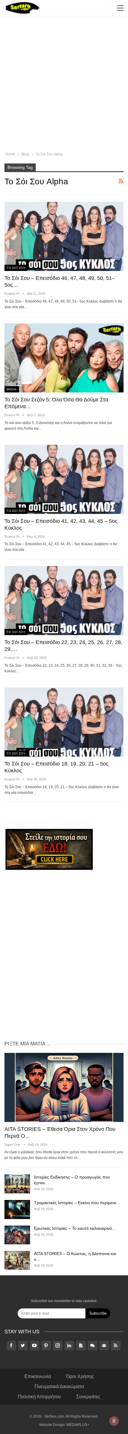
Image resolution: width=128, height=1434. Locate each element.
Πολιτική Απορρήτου (39, 1396)
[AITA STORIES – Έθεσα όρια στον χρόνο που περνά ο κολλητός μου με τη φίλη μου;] (64, 1087)
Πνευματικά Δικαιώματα (59, 1386)
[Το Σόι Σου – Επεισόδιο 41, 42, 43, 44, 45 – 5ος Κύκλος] (64, 479)
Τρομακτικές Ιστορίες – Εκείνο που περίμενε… (77, 1202)
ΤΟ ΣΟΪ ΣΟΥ (16, 267)
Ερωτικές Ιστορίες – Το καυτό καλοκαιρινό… (75, 1228)
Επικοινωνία (37, 1376)
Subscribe (98, 1313)
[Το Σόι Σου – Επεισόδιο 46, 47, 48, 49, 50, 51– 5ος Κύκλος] (64, 236)
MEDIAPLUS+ (77, 1425)
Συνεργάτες (88, 1396)
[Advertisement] (64, 85)
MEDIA (12, 389)
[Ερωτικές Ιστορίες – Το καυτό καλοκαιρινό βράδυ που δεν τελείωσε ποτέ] (17, 1235)
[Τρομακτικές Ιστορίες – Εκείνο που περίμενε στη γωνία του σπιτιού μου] (17, 1209)
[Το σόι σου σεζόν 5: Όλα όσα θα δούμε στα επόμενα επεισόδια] (64, 357)
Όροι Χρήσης (80, 1376)
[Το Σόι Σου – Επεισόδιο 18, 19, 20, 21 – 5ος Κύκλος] (64, 722)
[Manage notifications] (114, 1421)
